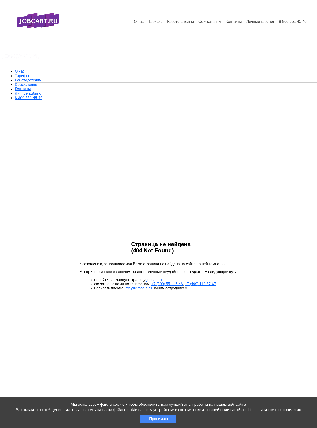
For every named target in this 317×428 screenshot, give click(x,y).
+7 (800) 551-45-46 (167, 284)
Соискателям (209, 21)
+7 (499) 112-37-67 (200, 284)
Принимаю (158, 419)
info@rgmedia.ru (138, 288)
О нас (139, 21)
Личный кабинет (260, 21)
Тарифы (155, 21)
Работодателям (180, 21)
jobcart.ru (154, 280)
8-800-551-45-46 (293, 21)
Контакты (234, 21)
